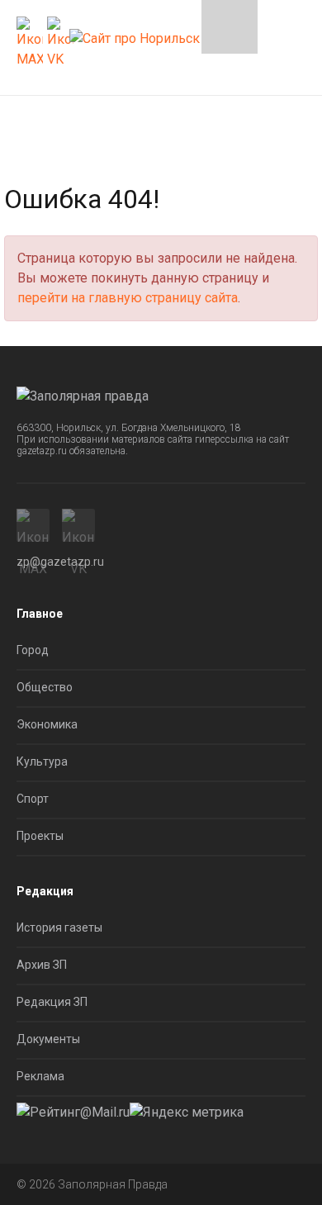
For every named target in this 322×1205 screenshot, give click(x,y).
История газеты (59, 927)
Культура (42, 761)
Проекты (40, 835)
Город (33, 650)
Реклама (40, 1076)
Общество (45, 687)
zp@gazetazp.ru (60, 561)
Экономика (47, 724)
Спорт (33, 798)
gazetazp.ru (42, 451)
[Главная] (134, 33)
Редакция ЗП (52, 1001)
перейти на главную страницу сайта (127, 298)
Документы (48, 1039)
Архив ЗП (42, 964)
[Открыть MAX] (30, 43)
